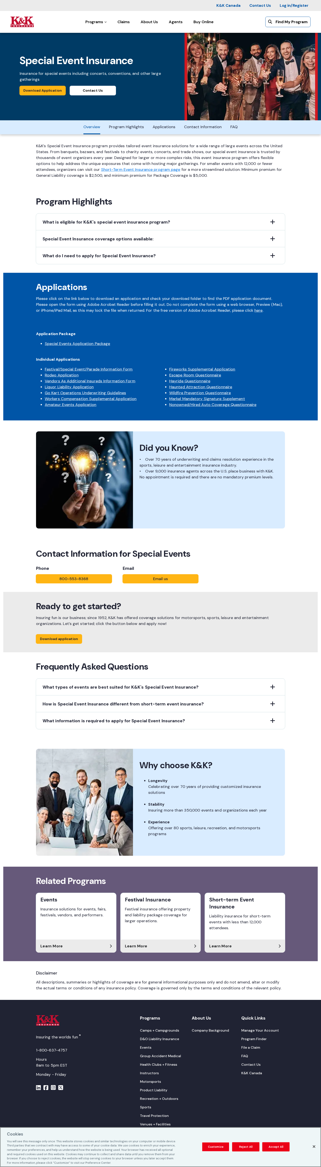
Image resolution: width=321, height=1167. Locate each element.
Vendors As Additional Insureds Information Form (90, 381)
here (258, 310)
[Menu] (38, 1088)
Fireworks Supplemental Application (202, 369)
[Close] (314, 1146)
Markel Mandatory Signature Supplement (207, 398)
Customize (215, 1147)
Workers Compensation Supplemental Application (91, 398)
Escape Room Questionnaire (195, 375)
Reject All (245, 1147)
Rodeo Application (62, 375)
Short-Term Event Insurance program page (140, 169)
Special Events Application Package (77, 343)
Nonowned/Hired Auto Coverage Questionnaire (212, 404)
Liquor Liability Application (69, 387)
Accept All (276, 1147)
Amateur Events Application (71, 404)
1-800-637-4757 (51, 1050)
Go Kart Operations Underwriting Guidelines (85, 392)
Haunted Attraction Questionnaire (200, 387)
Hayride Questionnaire (189, 381)
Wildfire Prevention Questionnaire (200, 392)
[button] (160, 221)
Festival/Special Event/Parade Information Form (89, 369)
